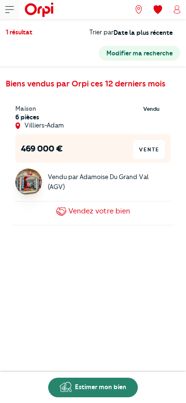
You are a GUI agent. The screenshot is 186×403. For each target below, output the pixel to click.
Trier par (101, 32)
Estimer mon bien (99, 387)
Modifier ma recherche (139, 53)
